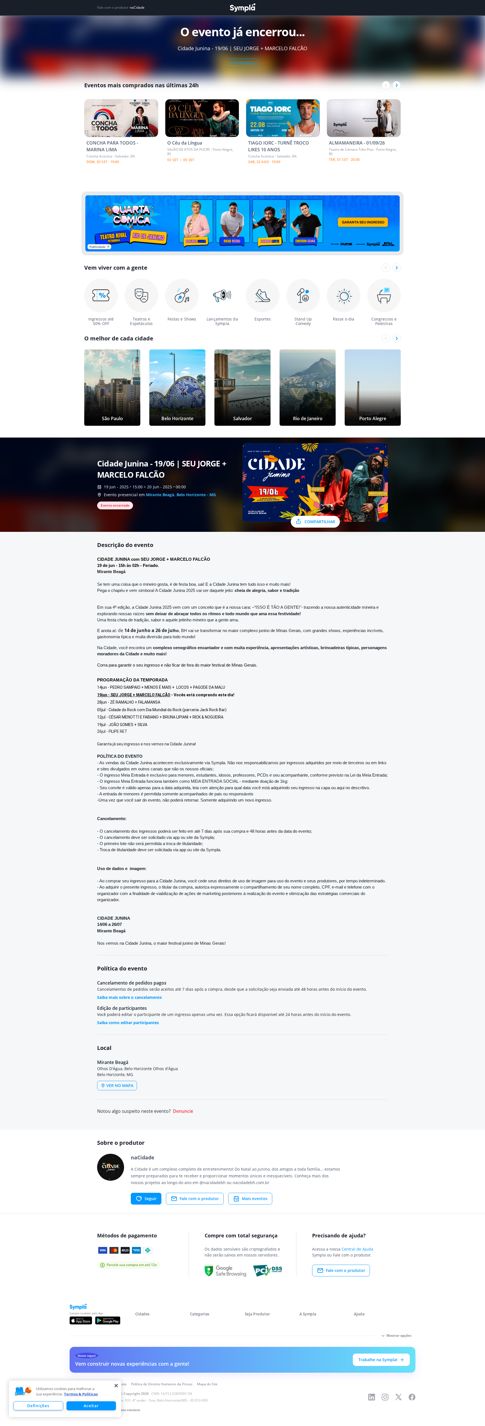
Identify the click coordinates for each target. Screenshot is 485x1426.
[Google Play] (107, 1320)
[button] (23, 1391)
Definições (38, 1405)
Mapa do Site (207, 1384)
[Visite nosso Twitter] (398, 1397)
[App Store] (81, 1320)
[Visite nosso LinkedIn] (371, 1397)
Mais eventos (254, 1198)
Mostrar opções (398, 1335)
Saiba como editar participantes (128, 1022)
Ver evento (243, 63)
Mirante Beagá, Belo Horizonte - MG (181, 494)
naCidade (137, 8)
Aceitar (91, 1405)
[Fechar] (116, 1385)
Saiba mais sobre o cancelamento (129, 997)
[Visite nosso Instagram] (385, 1397)
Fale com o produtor (199, 1198)
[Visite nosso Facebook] (412, 1397)
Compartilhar (320, 521)
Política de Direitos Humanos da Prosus (162, 1384)
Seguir (151, 1198)
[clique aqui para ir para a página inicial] (242, 7)
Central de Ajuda (357, 1249)
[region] (65, 1399)
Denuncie (183, 1111)
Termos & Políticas (81, 1394)
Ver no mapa (119, 1085)
